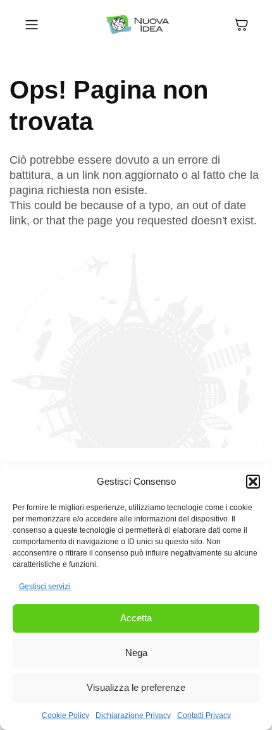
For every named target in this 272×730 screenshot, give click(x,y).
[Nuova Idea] (137, 24)
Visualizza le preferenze (136, 687)
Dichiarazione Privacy (133, 715)
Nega (136, 652)
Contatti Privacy (204, 715)
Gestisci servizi (44, 586)
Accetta (136, 617)
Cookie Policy (65, 715)
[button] (253, 481)
